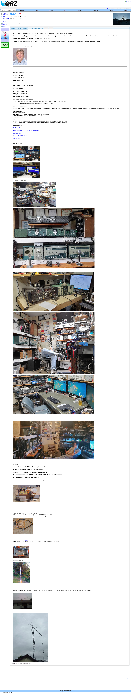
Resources (95, 10)
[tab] (13, 28)
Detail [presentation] (19, 28)
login (107, 8)
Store (65, 10)
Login (125, 10)
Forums (51, 10)
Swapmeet (80, 10)
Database (22, 10)
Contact (111, 10)
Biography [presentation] (13, 28)
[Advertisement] (68, 678)
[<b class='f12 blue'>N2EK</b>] (121, 25)
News (37, 10)
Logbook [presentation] (25, 28)
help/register (112, 8)
